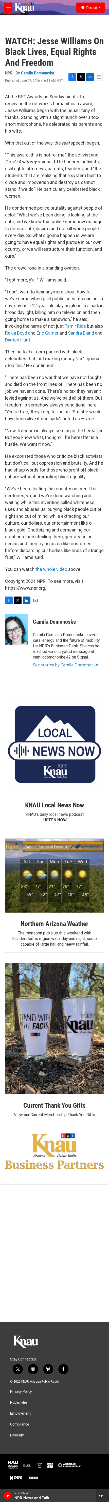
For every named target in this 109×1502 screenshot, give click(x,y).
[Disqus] (54, 1253)
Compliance (19, 1424)
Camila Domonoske (37, 72)
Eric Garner (48, 333)
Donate (93, 7)
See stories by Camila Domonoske (65, 665)
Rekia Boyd (16, 333)
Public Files (19, 1402)
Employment (20, 1413)
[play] (8, 1495)
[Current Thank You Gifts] (54, 1028)
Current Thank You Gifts (54, 1105)
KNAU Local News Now (54, 805)
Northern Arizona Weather (54, 924)
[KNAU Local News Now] (54, 744)
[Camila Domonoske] (16, 629)
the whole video (51, 569)
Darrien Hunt (17, 339)
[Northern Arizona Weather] (54, 876)
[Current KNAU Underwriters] (54, 1151)
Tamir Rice (75, 326)
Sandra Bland (81, 333)
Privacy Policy (21, 1392)
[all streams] (102, 1495)
